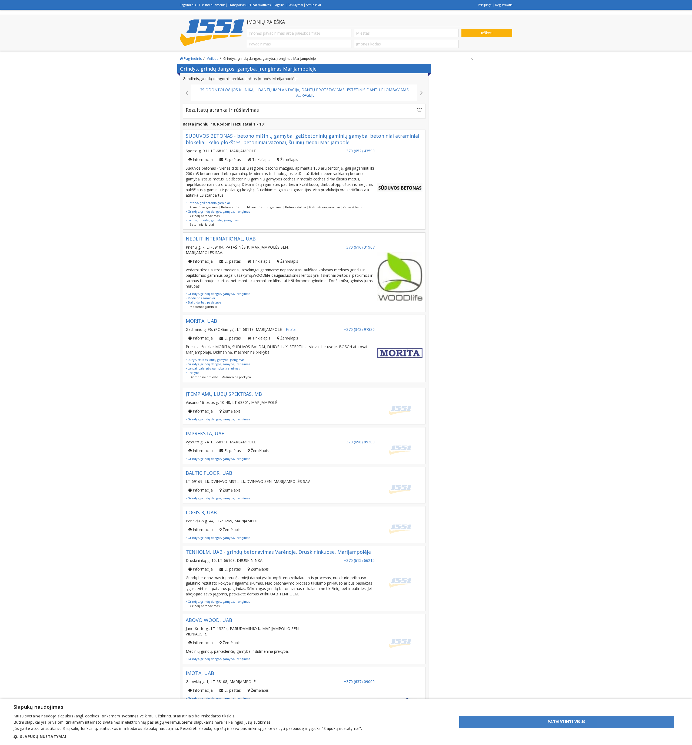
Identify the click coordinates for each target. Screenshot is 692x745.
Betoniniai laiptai (202, 224)
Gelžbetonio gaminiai (324, 207)
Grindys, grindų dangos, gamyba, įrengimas (218, 211)
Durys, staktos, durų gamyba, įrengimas (215, 360)
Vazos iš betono (354, 207)
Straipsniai (313, 5)
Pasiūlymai (295, 5)
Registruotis (503, 5)
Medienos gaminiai (201, 298)
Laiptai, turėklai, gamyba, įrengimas (212, 220)
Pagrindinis (188, 5)
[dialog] (346, 722)
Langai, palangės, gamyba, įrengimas (213, 368)
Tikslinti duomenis (212, 5)
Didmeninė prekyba (204, 377)
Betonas (227, 207)
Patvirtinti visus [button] (566, 721)
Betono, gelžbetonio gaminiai (208, 203)
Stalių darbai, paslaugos (204, 302)
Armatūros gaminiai (204, 207)
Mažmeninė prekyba (236, 377)
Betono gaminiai (270, 207)
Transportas (236, 5)
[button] (188, 736)
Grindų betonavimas (204, 216)
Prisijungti (485, 5)
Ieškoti (487, 32)
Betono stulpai (295, 207)
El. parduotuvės (259, 5)
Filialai (291, 329)
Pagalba (279, 5)
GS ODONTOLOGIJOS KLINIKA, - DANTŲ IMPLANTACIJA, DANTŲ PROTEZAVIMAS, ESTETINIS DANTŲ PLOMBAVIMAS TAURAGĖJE (135, 92)
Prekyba (193, 373)
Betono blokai (246, 207)
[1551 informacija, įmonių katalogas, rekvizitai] (212, 32)
